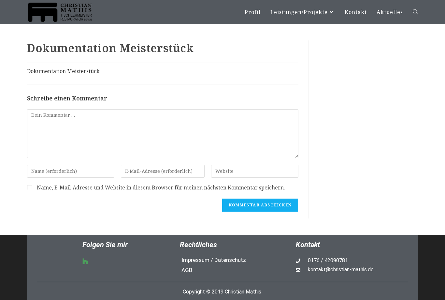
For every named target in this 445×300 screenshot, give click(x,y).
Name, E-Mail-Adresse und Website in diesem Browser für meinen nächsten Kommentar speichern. (161, 187)
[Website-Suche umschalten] (415, 12)
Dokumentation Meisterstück (63, 71)
